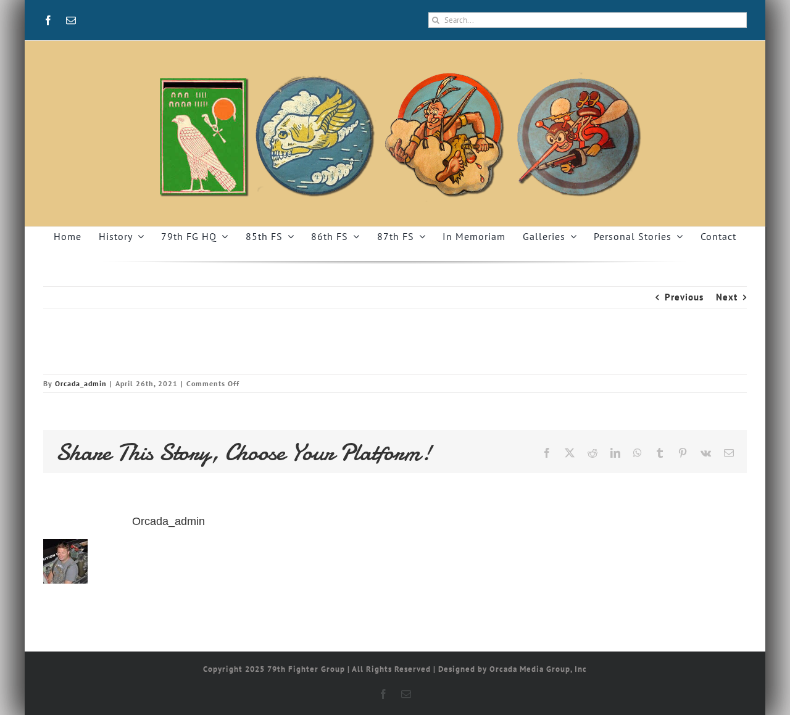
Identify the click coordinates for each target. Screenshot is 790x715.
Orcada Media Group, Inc (538, 669)
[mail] (71, 20)
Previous (684, 297)
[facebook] (48, 20)
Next (727, 297)
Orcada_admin (81, 383)
